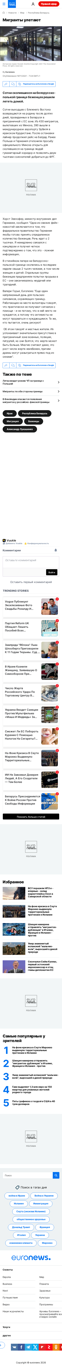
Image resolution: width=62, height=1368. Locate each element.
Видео (6, 1304)
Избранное (13, 882)
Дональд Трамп (21, 1227)
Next (5, 1290)
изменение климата (20, 1242)
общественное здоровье (31, 1219)
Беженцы (33, 421)
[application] (31, 43)
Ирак (10, 413)
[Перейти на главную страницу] (12, 4)
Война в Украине (44, 1195)
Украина (40, 1235)
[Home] (4, 12)
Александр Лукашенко (20, 429)
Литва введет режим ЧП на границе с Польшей (23, 382)
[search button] (56, 1175)
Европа (7, 1276)
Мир (22, 13)
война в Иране (17, 1195)
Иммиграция (40, 1203)
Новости (12, 13)
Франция (45, 1227)
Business (7, 1283)
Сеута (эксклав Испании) (31, 1211)
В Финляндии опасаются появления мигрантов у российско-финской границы (26, 400)
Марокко (47, 1242)
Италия (21, 1235)
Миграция (13, 421)
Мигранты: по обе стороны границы (22, 391)
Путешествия (10, 1297)
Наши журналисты (13, 1311)
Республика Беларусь (38, 13)
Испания (19, 1203)
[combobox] (31, 1175)
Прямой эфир (49, 3)
